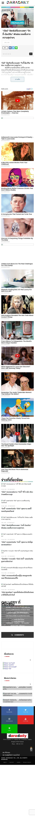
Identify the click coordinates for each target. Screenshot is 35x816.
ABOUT (5, 762)
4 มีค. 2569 (6, 42)
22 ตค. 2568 (3, 589)
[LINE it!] (16, 47)
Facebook (9, 712)
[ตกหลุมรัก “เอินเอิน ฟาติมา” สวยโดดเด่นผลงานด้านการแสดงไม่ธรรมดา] (17, 699)
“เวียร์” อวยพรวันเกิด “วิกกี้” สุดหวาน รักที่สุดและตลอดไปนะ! (17, 543)
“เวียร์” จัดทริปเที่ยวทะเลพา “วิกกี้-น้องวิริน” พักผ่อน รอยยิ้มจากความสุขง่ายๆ (16, 526)
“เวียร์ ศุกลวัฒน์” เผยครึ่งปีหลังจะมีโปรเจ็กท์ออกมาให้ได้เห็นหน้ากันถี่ (17, 593)
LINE (9, 730)
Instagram (9, 721)
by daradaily (11, 489)
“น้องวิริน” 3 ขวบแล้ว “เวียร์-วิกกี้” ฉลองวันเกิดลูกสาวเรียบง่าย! (17, 560)
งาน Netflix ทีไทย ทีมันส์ (18, 620)
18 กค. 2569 (3, 489)
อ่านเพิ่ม (17, 79)
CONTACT (11, 762)
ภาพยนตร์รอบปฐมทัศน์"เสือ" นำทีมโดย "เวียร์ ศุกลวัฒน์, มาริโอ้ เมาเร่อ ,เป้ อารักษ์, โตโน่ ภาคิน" (18, 607)
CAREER (18, 762)
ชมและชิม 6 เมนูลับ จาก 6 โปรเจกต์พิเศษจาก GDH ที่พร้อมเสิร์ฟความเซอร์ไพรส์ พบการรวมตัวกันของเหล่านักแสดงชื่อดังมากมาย (18, 616)
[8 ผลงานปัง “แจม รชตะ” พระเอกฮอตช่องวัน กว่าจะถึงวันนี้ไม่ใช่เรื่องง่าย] (17, 692)
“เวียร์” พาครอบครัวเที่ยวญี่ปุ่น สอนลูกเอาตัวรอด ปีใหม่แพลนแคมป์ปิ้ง (16, 577)
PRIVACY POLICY (27, 762)
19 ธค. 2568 (3, 572)
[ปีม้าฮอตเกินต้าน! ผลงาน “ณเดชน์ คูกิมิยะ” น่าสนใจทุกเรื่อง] (17, 686)
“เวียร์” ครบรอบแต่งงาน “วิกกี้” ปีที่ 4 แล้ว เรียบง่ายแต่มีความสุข (17, 493)
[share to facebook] (10, 47)
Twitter (25, 712)
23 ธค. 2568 (3, 539)
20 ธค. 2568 (3, 556)
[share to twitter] (13, 47)
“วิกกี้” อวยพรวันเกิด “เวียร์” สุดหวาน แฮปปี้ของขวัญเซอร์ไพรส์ (16, 510)
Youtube (25, 721)
